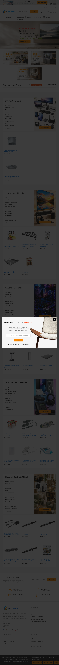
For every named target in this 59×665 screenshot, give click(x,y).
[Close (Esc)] (54, 319)
